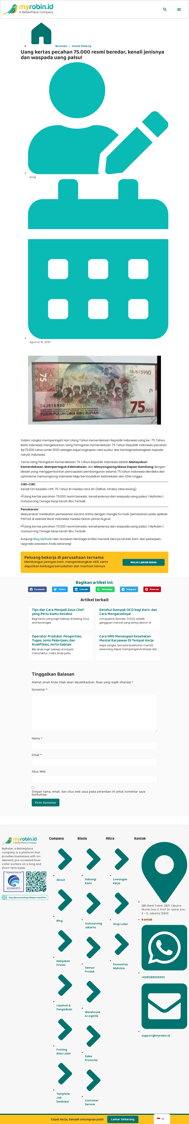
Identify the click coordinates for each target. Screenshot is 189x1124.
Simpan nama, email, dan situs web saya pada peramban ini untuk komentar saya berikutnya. (88, 793)
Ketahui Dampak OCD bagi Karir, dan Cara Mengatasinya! (128, 612)
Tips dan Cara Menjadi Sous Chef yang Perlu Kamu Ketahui (58, 612)
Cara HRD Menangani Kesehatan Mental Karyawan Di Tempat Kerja (126, 638)
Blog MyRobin (43, 539)
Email (37, 754)
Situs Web (39, 771)
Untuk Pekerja (81, 46)
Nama (37, 738)
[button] (165, 9)
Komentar (39, 689)
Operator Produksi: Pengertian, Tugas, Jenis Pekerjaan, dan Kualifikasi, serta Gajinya (57, 640)
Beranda (61, 46)
